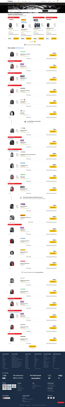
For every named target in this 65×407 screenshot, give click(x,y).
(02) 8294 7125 (24, 396)
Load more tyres (32, 346)
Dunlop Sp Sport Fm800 (15, 367)
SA (53, 367)
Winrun (3, 355)
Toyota (35, 358)
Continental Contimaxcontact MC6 (17, 364)
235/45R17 (26, 358)
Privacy (19, 389)
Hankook (3, 362)
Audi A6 (45, 360)
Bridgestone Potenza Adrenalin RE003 (17, 359)
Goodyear (3, 367)
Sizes (14, 6)
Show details (16, 38)
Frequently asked (36, 385)
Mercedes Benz (36, 359)
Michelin (3, 360)
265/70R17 (26, 363)
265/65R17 (26, 360)
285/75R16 (26, 367)
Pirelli (3, 357)
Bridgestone (4, 359)
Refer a (19, 390)
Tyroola (50, 389)
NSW (53, 362)
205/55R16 (26, 355)
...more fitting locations (56, 368)
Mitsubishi (35, 360)
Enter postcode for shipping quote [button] (14, 34)
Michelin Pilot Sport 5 (15, 360)
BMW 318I (45, 363)
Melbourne (54, 357)
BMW (35, 355)
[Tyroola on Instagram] (54, 398)
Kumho (3, 358)
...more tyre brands (5, 368)
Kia (34, 367)
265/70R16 (26, 362)
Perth (53, 359)
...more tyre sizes (27, 368)
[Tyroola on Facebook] (51, 398)
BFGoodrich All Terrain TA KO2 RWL (17, 362)
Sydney (54, 355)
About (18, 384)
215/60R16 (26, 357)
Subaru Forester (46, 367)
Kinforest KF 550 (14, 357)
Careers (18, 385)
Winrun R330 (13, 355)
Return (33, 388)
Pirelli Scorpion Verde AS (15, 358)
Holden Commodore (47, 358)
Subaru (35, 363)
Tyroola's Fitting (51, 385)
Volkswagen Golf (46, 364)
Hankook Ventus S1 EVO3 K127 (16, 363)
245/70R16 (26, 359)
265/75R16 (26, 364)
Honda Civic (45, 357)
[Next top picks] (35, 41)
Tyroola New (51, 390)
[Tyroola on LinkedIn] (48, 398)
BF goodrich (4, 363)
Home (8, 6)
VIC (53, 363)
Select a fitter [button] (24, 34)
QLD (53, 364)
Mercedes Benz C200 (46, 362)
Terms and (20, 388)
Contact (34, 384)
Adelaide (54, 360)
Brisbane (54, 358)
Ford (35, 357)
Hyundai (35, 362)
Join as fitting (51, 384)
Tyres (11, 6)
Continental (4, 364)
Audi (35, 364)
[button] (17, 24)
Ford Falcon (45, 355)
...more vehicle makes (37, 368)
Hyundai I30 (45, 359)
